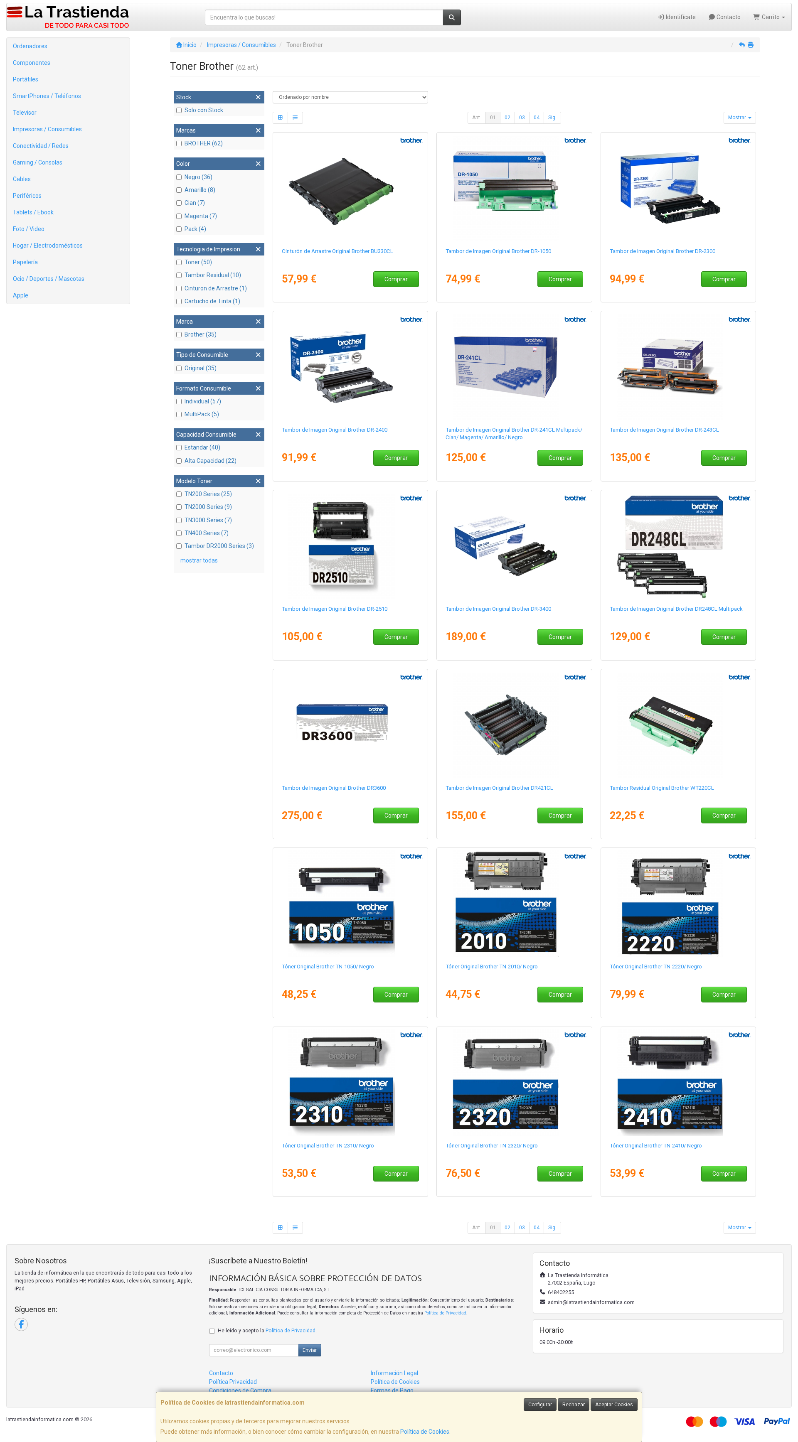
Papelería (25, 262)
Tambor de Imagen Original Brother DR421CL (499, 788)
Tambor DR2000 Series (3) (219, 546)
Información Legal (394, 1373)
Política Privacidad (233, 1381)
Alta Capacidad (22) (210, 460)
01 (493, 117)
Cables (22, 179)
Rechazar (573, 1405)
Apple (20, 295)
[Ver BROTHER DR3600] (350, 725)
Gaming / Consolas (37, 162)
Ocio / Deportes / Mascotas (48, 278)
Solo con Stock (204, 110)
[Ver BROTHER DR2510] (350, 546)
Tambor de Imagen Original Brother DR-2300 (662, 251)
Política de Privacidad (445, 1313)
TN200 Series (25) (208, 494)
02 (507, 117)
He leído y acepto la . (267, 1330)
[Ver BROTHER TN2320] (514, 1082)
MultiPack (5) (202, 414)
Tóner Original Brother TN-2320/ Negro (492, 1145)
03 (522, 117)
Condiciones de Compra (240, 1390)
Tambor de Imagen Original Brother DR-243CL (664, 430)
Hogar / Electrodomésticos (48, 245)
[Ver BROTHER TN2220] (678, 903)
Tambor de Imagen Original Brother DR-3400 (498, 609)
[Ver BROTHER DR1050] (514, 188)
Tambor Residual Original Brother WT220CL (662, 788)
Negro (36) (198, 177)
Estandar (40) (202, 447)
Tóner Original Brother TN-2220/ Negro (656, 966)
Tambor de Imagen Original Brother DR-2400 (334, 430)
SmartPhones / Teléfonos (47, 96)
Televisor (25, 112)
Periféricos (27, 195)
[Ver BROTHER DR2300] (678, 188)
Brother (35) (201, 334)
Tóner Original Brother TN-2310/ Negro (328, 1145)
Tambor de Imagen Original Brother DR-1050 (498, 251)
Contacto (728, 17)
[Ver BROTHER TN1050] (350, 903)
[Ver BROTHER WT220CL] (678, 725)
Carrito (771, 17)
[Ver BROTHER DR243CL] (678, 367)
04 (536, 117)
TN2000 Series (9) (208, 507)
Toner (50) (198, 262)
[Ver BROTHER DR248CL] (678, 546)
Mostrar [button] (737, 117)
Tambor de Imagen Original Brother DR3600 (334, 788)
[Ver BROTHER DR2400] (350, 367)
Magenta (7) (201, 216)
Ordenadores (30, 46)
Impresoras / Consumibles (47, 129)
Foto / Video (28, 229)
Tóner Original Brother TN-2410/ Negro (656, 1145)
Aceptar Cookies (614, 1405)
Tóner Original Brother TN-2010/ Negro (492, 966)
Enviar (310, 1350)
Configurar (540, 1405)
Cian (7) (195, 202)
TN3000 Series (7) (208, 520)
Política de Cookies (424, 1431)
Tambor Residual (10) (213, 275)
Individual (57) (203, 401)
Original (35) (201, 368)
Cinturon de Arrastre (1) (216, 288)
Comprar (396, 279)
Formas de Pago (392, 1390)
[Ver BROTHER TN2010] (514, 903)
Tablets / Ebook (33, 212)
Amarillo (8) (200, 190)
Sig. (552, 117)
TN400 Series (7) (207, 533)
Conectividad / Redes (41, 145)
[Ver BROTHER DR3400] (514, 546)
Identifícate (680, 17)
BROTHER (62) (204, 143)
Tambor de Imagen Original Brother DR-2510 (334, 609)
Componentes (31, 62)
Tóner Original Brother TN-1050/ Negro (328, 966)
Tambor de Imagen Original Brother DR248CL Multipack (676, 609)
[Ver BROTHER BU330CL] (350, 188)
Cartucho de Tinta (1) (212, 301)
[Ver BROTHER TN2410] (678, 1082)
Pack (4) (195, 229)
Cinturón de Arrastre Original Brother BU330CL (337, 251)
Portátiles (25, 79)
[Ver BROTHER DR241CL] (514, 367)
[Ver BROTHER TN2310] (350, 1082)
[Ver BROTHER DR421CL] (514, 725)
